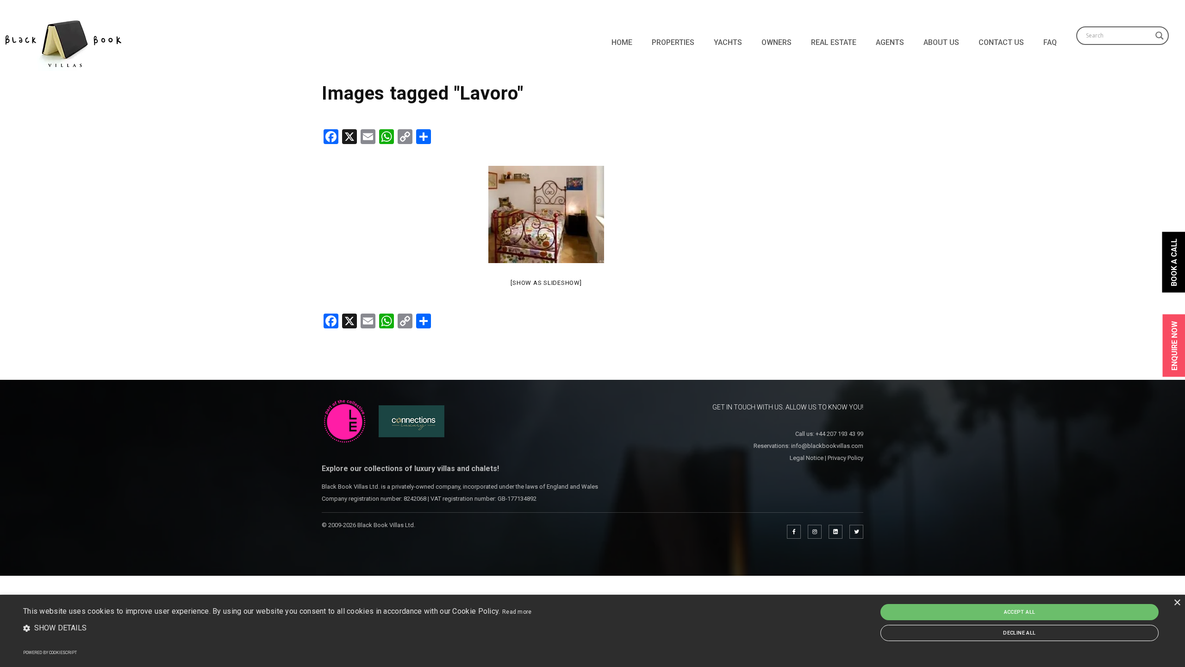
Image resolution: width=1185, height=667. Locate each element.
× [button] (1176, 602)
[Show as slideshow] (546, 282)
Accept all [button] (1019, 612)
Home (621, 42)
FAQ (1050, 42)
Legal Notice (806, 457)
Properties (673, 42)
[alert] (592, 631)
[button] (277, 628)
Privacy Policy (845, 457)
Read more (517, 612)
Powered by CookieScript (50, 652)
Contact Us (1001, 42)
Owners (776, 42)
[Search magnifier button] (1159, 35)
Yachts (728, 42)
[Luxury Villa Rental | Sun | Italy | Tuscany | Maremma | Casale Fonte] (546, 214)
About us (941, 42)
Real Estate (833, 42)
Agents (890, 42)
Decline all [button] (1019, 633)
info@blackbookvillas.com (827, 445)
